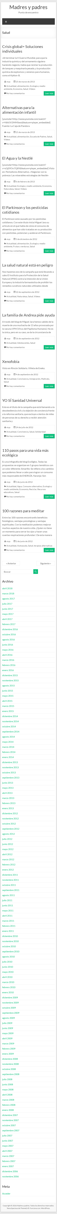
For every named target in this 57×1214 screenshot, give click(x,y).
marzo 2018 (8, 593)
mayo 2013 (7, 787)
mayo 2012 (7, 849)
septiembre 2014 (10, 731)
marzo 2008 (8, 1099)
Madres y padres (28, 7)
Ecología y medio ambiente (29, 186)
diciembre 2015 (10, 675)
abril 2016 (7, 654)
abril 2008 (7, 1094)
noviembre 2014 (10, 721)
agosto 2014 (8, 736)
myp (8, 81)
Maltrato (45, 379)
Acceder (6, 1193)
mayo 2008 (7, 1089)
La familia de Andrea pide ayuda (28, 315)
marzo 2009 (8, 1043)
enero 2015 (8, 711)
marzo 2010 (8, 982)
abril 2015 (7, 700)
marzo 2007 (8, 1156)
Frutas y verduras (21, 246)
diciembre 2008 (10, 1058)
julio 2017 (7, 603)
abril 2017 (7, 619)
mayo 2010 (7, 971)
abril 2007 (7, 1150)
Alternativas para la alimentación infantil (19, 110)
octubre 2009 (9, 1007)
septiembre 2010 (10, 951)
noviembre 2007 (10, 1120)
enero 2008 (8, 1110)
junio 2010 (7, 966)
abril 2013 (7, 792)
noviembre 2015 (10, 680)
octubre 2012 (9, 823)
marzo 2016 (8, 660)
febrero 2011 (8, 925)
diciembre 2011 (10, 874)
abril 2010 (7, 977)
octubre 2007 (9, 1125)
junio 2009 (7, 1028)
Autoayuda (22, 545)
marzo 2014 (8, 746)
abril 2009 (7, 1038)
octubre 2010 (9, 946)
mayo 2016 (7, 649)
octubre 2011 (9, 885)
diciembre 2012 (10, 813)
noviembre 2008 (10, 1063)
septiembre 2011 (10, 890)
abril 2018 (7, 588)
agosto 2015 (8, 685)
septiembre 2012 (10, 828)
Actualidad (11, 86)
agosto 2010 (8, 956)
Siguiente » (45, 563)
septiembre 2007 (10, 1130)
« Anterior (11, 563)
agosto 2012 (8, 833)
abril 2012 (7, 854)
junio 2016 (7, 644)
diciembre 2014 (10, 716)
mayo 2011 (7, 910)
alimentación (23, 86)
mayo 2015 (7, 695)
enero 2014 (8, 757)
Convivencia (22, 379)
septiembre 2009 (10, 1012)
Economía (17, 89)
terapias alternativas (43, 545)
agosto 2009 (8, 1017)
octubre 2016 (9, 634)
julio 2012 (7, 838)
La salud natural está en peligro (27, 265)
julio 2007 (7, 1135)
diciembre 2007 (10, 1115)
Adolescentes (23, 343)
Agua (19, 486)
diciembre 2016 (10, 629)
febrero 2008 (8, 1104)
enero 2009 (8, 1053)
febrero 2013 (8, 803)
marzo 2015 (8, 706)
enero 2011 (8, 931)
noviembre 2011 (10, 879)
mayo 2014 (7, 741)
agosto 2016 (8, 639)
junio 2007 (7, 1140)
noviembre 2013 (10, 767)
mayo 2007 (7, 1145)
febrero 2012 (8, 864)
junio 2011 (7, 905)
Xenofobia (10, 361)
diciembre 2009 (10, 997)
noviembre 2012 (10, 818)
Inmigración (34, 379)
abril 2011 (7, 915)
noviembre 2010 (10, 941)
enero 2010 (8, 992)
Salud (25, 89)
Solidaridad (40, 431)
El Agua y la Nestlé (17, 158)
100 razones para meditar (23, 510)
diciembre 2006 (10, 1171)
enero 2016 (8, 670)
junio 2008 (7, 1084)
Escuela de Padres (38, 136)
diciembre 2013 (10, 762)
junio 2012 (7, 844)
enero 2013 (8, 808)
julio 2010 (7, 961)
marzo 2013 (8, 798)
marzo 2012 (8, 859)
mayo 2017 (7, 613)
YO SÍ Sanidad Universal (22, 400)
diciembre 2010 (10, 936)
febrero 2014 (8, 752)
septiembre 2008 (10, 1074)
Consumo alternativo (32, 486)
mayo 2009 (7, 1033)
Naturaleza (9, 189)
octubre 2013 (9, 772)
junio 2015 (7, 690)
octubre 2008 (9, 1069)
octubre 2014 (9, 726)
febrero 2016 (8, 665)
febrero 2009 (8, 1048)
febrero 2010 (8, 987)
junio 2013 (7, 782)
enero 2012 (8, 869)
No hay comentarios (15, 93)
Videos (32, 89)
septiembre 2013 (10, 777)
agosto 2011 (8, 895)
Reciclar (33, 489)
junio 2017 (7, 608)
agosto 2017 (8, 598)
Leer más (49, 93)
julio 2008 (7, 1079)
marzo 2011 (8, 920)
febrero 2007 (8, 1161)
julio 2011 (7, 900)
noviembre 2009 (10, 1002)
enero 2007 (8, 1166)
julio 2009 (7, 1023)
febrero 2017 (8, 624)
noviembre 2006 (10, 1176)
